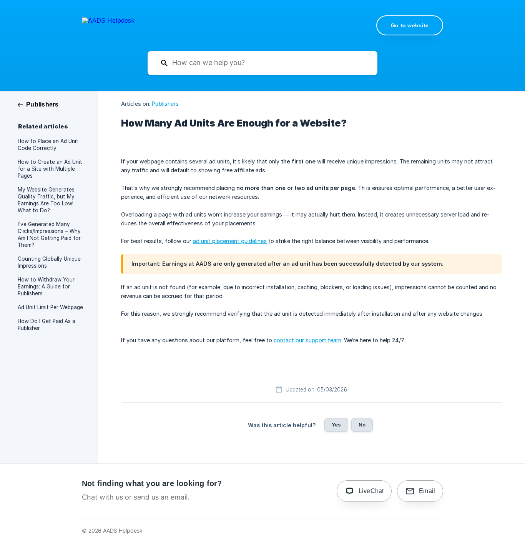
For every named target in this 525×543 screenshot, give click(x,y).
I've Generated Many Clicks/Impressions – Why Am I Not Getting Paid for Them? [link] (49, 234)
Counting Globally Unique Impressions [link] (49, 262)
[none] (108, 24)
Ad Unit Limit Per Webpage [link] (50, 307)
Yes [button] (336, 424)
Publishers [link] (165, 103)
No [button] (362, 424)
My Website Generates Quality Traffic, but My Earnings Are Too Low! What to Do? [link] (46, 200)
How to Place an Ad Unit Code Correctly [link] (48, 144)
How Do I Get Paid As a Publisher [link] (46, 324)
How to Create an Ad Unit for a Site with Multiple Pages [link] (50, 169)
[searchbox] (262, 63)
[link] (38, 104)
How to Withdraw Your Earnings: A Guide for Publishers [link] (46, 286)
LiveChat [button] (371, 491)
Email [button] (427, 491)
